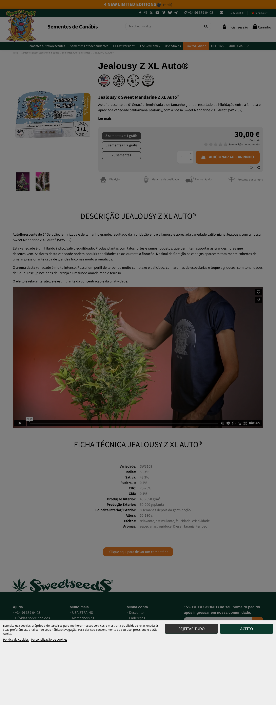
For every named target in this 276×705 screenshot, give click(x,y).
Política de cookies (16, 639)
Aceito (246, 628)
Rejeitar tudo (191, 628)
